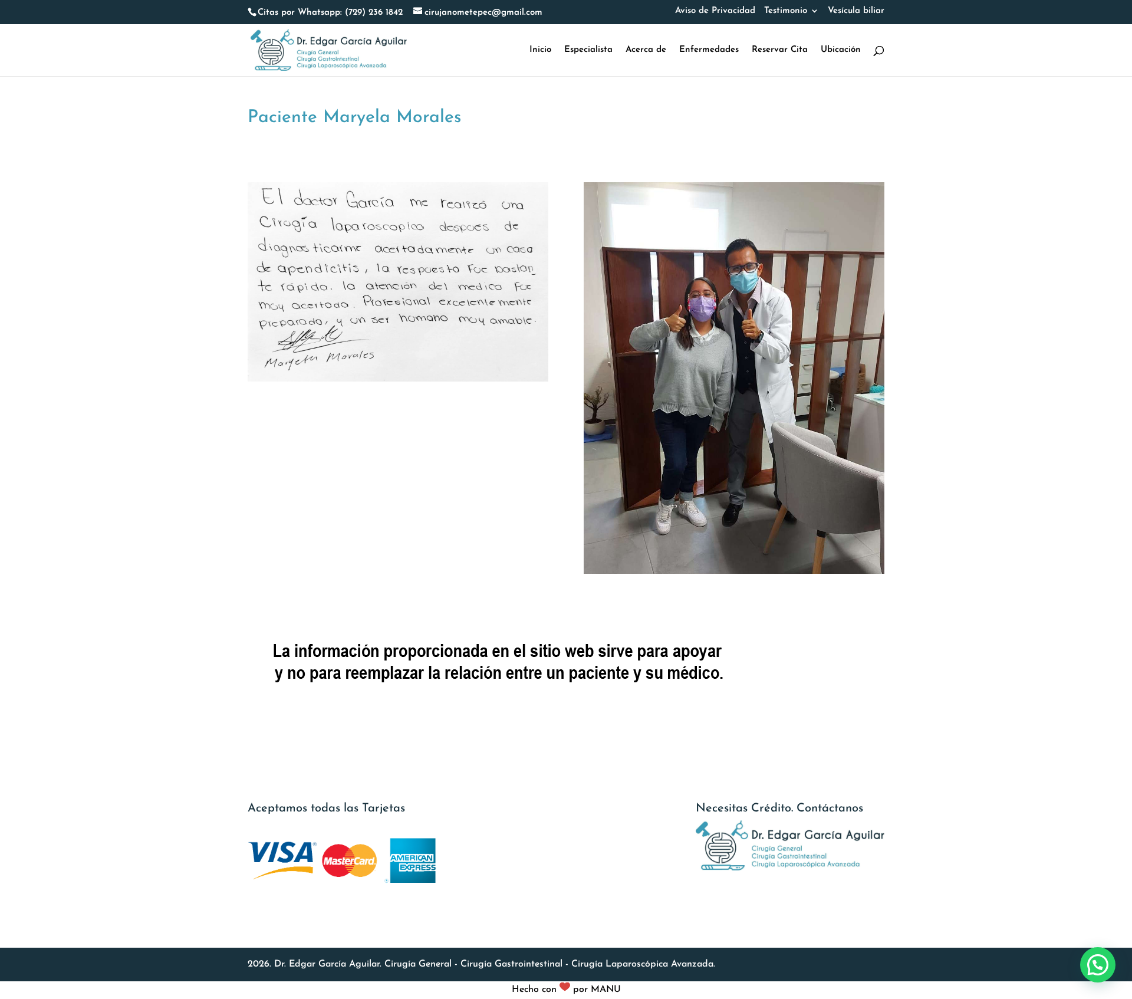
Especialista (588, 50)
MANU (606, 989)
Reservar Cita (780, 50)
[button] (1097, 964)
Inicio (540, 50)
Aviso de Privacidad (715, 10)
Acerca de (646, 50)
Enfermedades (709, 50)
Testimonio (785, 10)
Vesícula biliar (856, 10)
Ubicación (841, 50)
